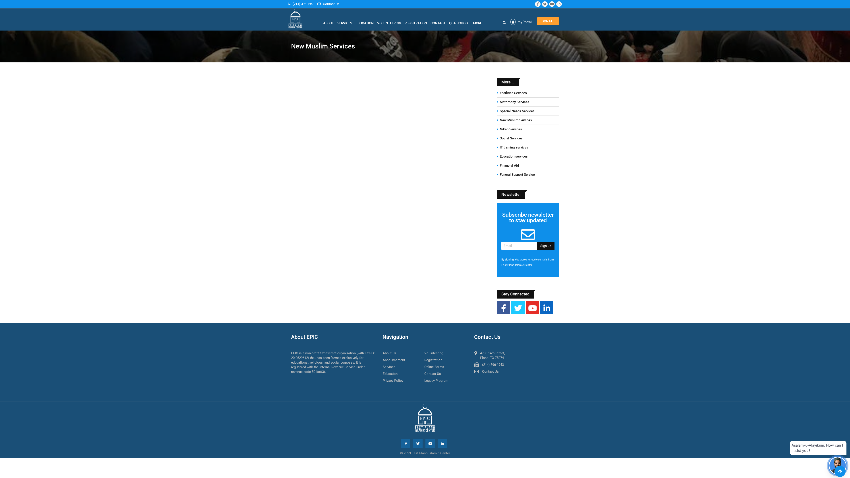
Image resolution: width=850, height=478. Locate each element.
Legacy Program (436, 381)
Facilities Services (513, 93)
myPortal (524, 22)
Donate (548, 21)
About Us (389, 353)
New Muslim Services (516, 120)
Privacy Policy (393, 381)
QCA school (459, 23)
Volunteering (389, 23)
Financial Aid (509, 166)
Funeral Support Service (517, 175)
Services (344, 23)
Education (365, 23)
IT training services (514, 147)
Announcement (394, 360)
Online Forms (434, 367)
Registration (416, 23)
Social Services (511, 138)
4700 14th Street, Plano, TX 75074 (492, 355)
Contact (438, 23)
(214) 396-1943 (303, 4)
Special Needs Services (517, 111)
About (328, 23)
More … (479, 23)
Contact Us (331, 4)
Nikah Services (511, 129)
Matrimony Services (514, 102)
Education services (514, 156)
